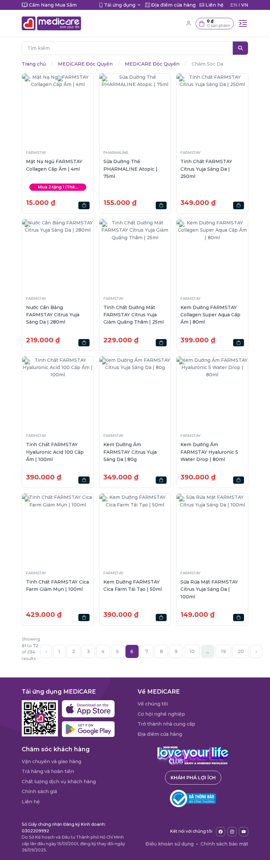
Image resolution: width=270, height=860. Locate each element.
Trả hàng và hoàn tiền (48, 771)
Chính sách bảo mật (224, 844)
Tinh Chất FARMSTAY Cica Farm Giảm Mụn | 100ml (57, 585)
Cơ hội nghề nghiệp (161, 714)
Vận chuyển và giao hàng (51, 761)
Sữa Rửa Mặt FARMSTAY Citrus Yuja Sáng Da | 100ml (209, 589)
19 (223, 651)
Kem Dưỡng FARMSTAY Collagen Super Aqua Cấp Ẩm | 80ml (210, 314)
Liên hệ (31, 802)
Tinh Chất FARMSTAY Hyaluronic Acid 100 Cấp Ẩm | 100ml (55, 452)
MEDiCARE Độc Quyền (85, 64)
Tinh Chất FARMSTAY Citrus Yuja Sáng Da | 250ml (206, 168)
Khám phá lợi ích (193, 778)
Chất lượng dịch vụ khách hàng (59, 782)
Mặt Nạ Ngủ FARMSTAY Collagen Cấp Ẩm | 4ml (54, 165)
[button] (215, 23)
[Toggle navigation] (243, 23)
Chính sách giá (39, 791)
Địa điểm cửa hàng (160, 734)
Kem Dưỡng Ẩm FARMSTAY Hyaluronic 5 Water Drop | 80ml (209, 452)
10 (192, 651)
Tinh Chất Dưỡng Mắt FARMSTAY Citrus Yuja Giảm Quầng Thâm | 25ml (133, 314)
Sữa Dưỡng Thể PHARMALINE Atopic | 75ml (130, 168)
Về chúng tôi (153, 704)
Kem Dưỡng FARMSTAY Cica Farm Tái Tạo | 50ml (132, 585)
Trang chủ (34, 64)
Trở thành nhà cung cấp (166, 724)
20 (241, 651)
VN (244, 5)
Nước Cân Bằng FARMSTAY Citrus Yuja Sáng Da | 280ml (52, 314)
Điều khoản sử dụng (170, 844)
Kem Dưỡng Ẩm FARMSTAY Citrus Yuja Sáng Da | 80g (130, 452)
